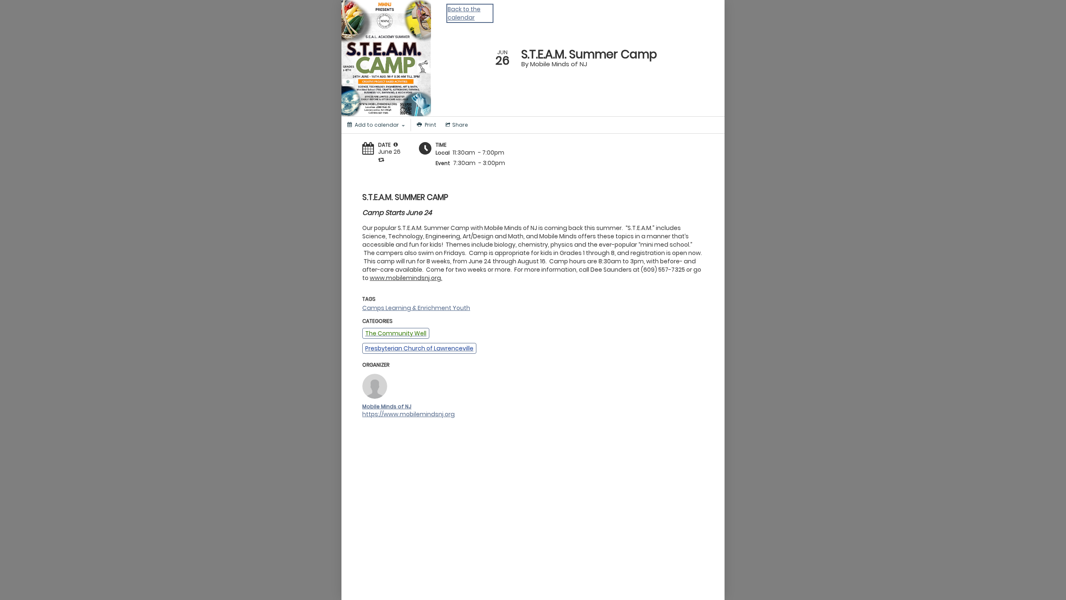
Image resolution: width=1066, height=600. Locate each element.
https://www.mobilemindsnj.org (408, 414)
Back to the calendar (464, 13)
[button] (396, 144)
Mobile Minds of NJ (386, 406)
